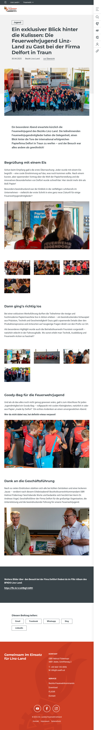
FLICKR (52, 692)
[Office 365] (97, 37)
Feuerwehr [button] (27, 2)
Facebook (33, 621)
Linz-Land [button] (14, 2)
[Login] (97, 44)
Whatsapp (51, 621)
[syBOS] (97, 30)
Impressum (45, 721)
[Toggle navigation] (97, 9)
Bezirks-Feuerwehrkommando (61, 683)
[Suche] (97, 17)
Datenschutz (56, 721)
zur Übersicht (49, 59)
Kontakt (52, 696)
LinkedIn (19, 628)
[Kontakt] (97, 23)
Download (53, 687)
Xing (67, 621)
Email (17, 621)
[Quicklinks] (97, 51)
